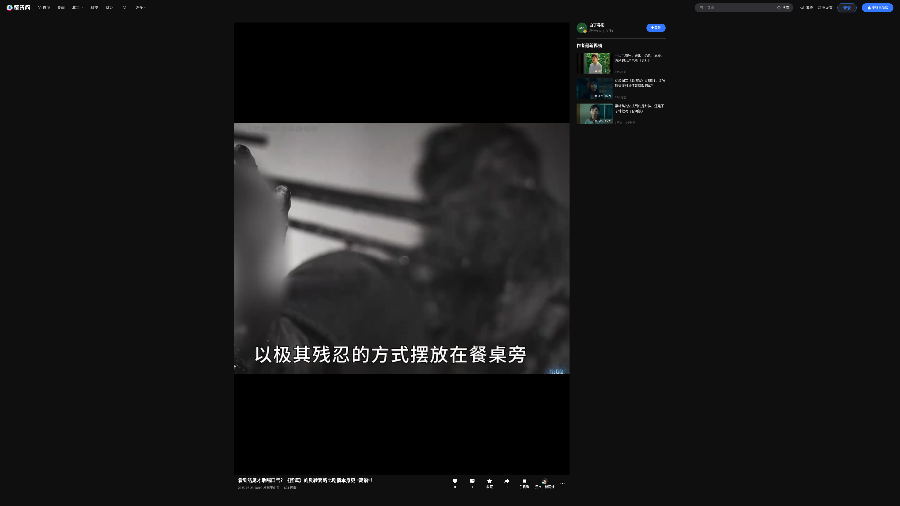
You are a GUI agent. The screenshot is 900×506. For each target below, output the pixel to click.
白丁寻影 (596, 25)
